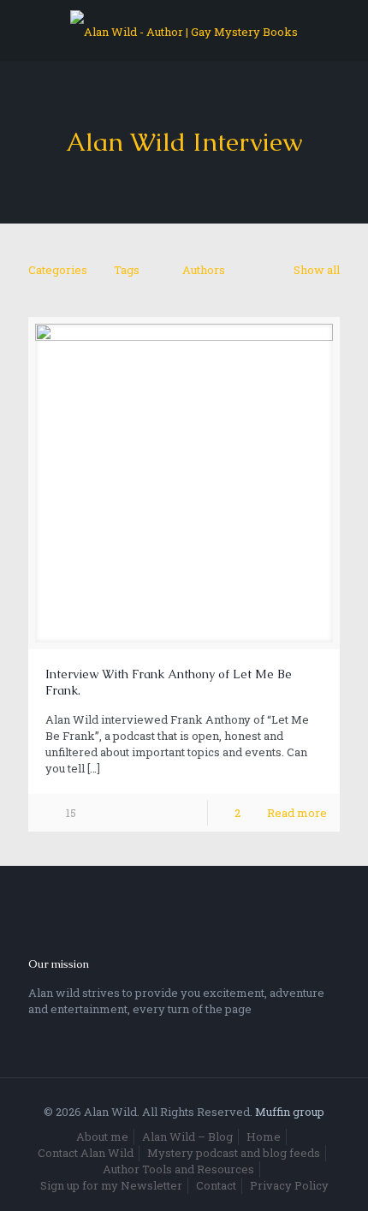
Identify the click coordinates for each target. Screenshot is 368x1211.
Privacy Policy (289, 1185)
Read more (297, 812)
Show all (317, 269)
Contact (216, 1185)
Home (263, 1136)
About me (102, 1136)
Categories (57, 269)
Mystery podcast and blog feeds (233, 1152)
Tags (126, 269)
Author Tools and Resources (178, 1169)
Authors (203, 269)
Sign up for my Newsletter (111, 1185)
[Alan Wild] (184, 30)
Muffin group (289, 1111)
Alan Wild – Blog (187, 1136)
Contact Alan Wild (86, 1152)
